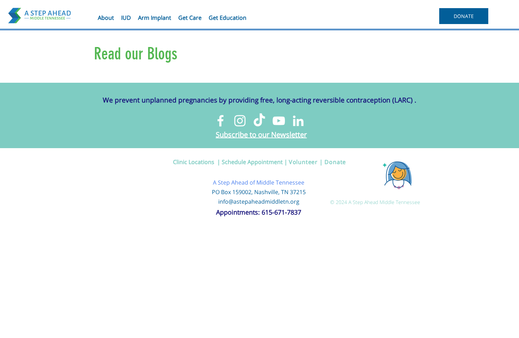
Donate (335, 162)
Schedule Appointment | (255, 162)
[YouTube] (278, 120)
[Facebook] (220, 120)
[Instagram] (239, 120)
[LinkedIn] (298, 120)
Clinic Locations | (197, 162)
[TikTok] (259, 120)
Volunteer (303, 162)
